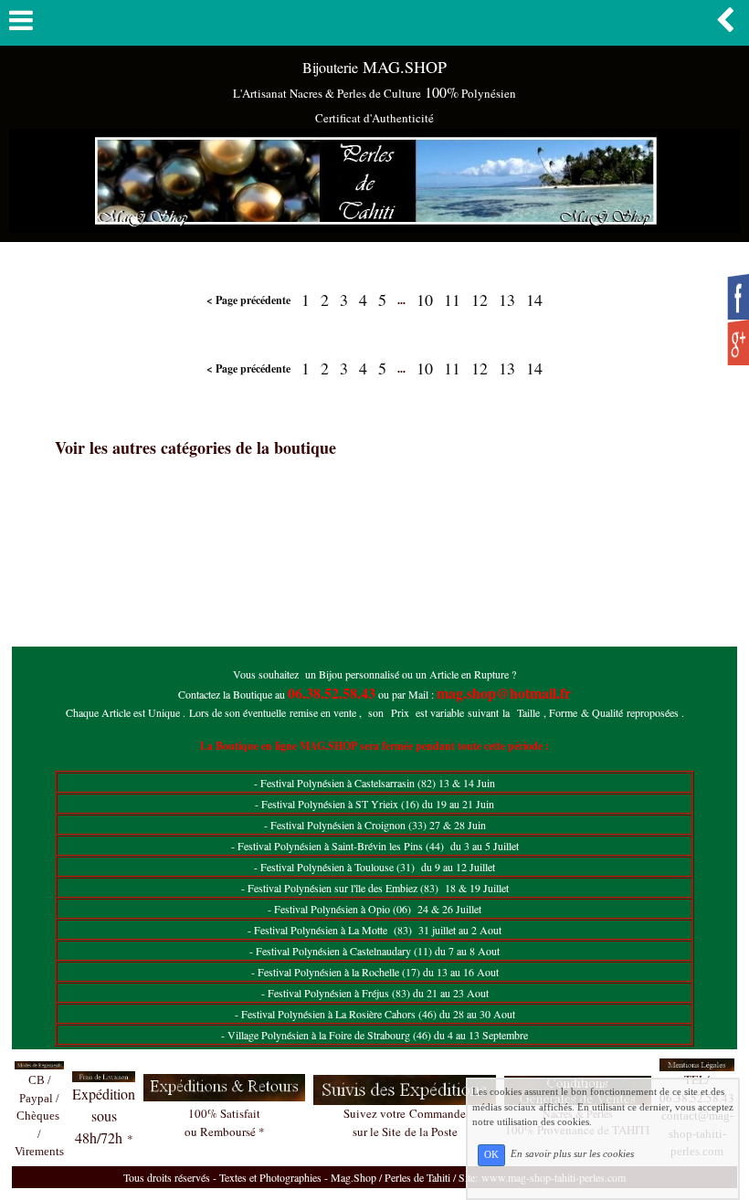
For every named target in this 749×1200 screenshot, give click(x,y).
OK (491, 1155)
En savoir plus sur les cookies (572, 1154)
